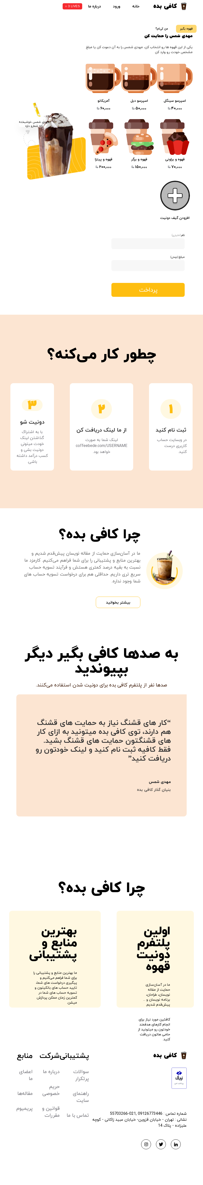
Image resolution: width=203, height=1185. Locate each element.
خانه (135, 6)
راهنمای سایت (81, 1097)
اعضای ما (26, 1075)
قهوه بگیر (186, 28)
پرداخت (148, 290)
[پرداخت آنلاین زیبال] (138, 1078)
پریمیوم (24, 1108)
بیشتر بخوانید (118, 602)
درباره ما (94, 6)
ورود (116, 6)
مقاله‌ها (25, 1093)
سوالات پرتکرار (81, 1075)
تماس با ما (78, 1115)
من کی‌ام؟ (161, 28)
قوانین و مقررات (51, 1112)
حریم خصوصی (51, 1090)
